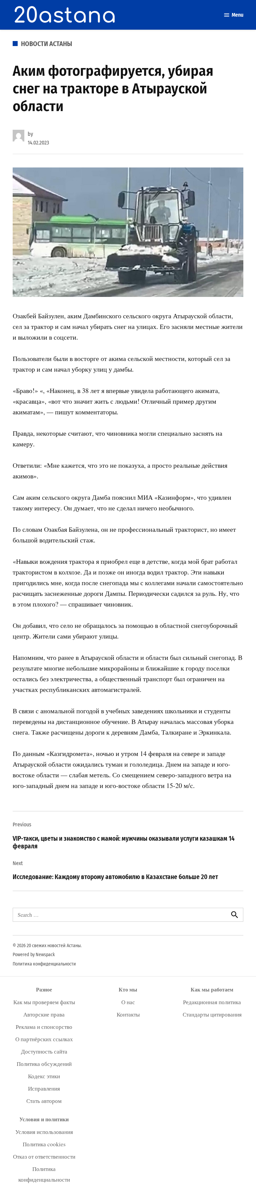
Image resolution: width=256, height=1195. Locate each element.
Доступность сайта (44, 1051)
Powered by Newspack (34, 954)
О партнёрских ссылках (44, 1039)
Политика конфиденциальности (44, 964)
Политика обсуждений (44, 1064)
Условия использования (44, 1132)
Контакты (128, 1014)
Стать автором (44, 1101)
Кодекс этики (44, 1076)
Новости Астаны (46, 44)
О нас (128, 1002)
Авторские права (44, 1014)
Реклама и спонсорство (44, 1027)
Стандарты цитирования (212, 1014)
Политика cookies (44, 1144)
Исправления (44, 1088)
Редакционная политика (212, 1002)
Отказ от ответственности (44, 1156)
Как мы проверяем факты (44, 1002)
